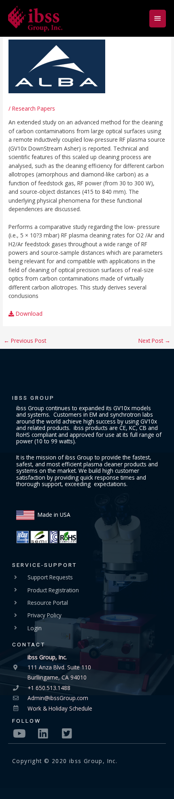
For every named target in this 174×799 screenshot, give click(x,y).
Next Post (154, 340)
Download (28, 313)
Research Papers (33, 108)
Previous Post (25, 340)
